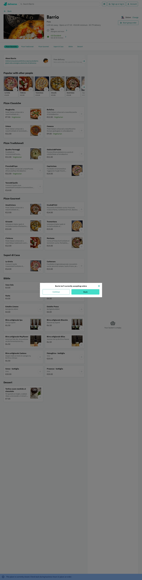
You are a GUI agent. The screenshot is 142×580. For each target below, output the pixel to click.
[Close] (99, 286)
